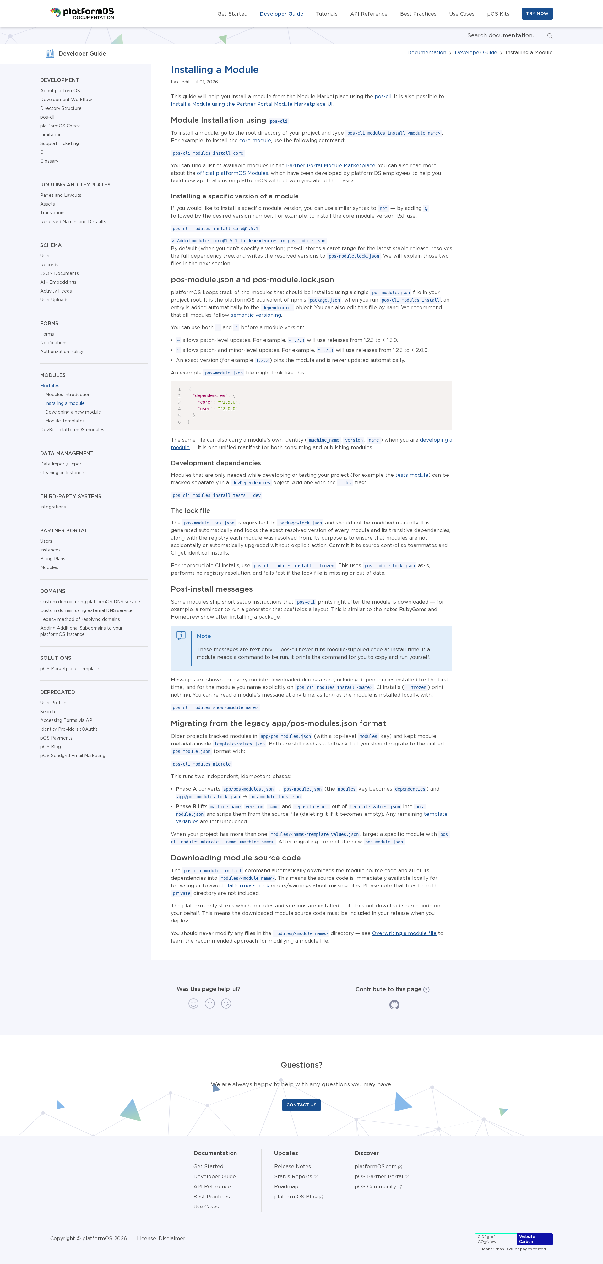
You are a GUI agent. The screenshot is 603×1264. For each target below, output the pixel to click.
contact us (301, 1104)
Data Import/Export (61, 463)
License (146, 1238)
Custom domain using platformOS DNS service (90, 601)
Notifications (54, 342)
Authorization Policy (61, 351)
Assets (47, 204)
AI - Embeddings (58, 282)
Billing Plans (52, 558)
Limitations (52, 134)
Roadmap (286, 1186)
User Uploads (54, 299)
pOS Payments (56, 737)
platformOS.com (376, 1166)
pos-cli (47, 117)
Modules (49, 385)
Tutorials (327, 14)
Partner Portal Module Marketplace (330, 165)
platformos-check (246, 885)
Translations (53, 212)
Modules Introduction (67, 394)
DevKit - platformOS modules (72, 429)
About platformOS (60, 90)
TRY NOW (537, 13)
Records (49, 264)
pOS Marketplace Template (69, 668)
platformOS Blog (296, 1196)
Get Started (232, 14)
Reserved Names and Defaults (73, 221)
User (45, 255)
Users (46, 541)
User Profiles (54, 702)
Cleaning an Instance (62, 472)
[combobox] (496, 35)
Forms (47, 333)
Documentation (426, 52)
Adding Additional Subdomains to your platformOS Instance (81, 631)
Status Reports (294, 1176)
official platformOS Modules (232, 173)
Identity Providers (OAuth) (68, 729)
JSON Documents (59, 273)
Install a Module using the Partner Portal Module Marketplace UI (252, 104)
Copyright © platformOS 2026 (88, 1238)
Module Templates (65, 420)
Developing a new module (73, 412)
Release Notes (292, 1166)
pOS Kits (498, 14)
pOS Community (376, 1186)
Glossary (49, 161)
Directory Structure (61, 108)
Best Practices (418, 14)
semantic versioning (256, 315)
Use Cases (462, 14)
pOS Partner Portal (380, 1176)
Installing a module (65, 403)
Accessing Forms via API (67, 720)
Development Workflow (66, 99)
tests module (411, 475)
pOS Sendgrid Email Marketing (73, 755)
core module (255, 140)
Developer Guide (281, 14)
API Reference (369, 14)
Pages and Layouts (60, 195)
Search (47, 711)
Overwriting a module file (404, 933)
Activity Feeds (56, 290)
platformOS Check (60, 125)
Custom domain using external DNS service (86, 610)
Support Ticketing (59, 143)
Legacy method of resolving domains (80, 619)
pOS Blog (50, 746)
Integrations (53, 506)
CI (42, 152)
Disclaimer (172, 1238)
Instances (50, 549)
